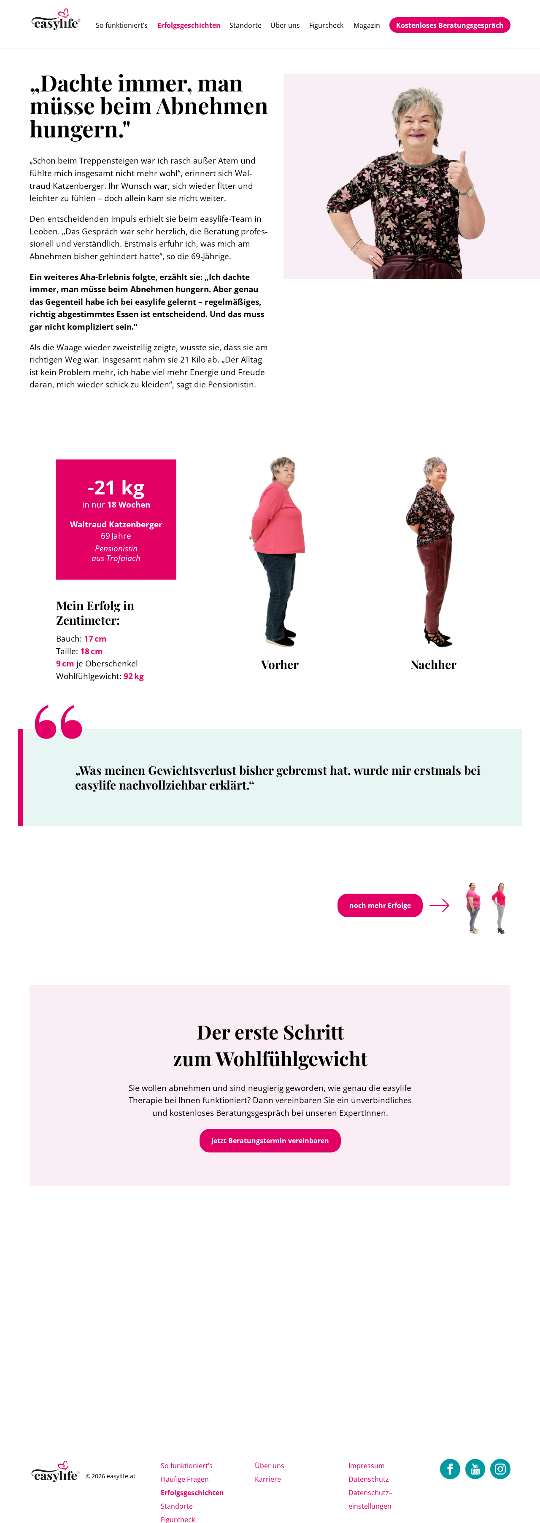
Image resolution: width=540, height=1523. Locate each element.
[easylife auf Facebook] (450, 1469)
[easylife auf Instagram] (500, 1469)
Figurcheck (326, 25)
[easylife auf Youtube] (475, 1469)
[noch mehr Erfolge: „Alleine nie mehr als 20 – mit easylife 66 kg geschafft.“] (477, 905)
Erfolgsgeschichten (189, 25)
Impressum (366, 1465)
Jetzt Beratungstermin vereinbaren (270, 1140)
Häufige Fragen (185, 1479)
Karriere (268, 1479)
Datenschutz (368, 1479)
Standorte (246, 25)
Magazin (367, 25)
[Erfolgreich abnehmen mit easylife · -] (56, 20)
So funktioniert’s (122, 25)
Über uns (285, 25)
